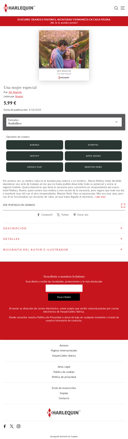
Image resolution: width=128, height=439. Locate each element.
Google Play (34, 167)
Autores (64, 345)
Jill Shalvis (15, 92)
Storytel (93, 145)
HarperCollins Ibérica (64, 355)
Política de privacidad (64, 377)
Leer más (101, 196)
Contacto (64, 398)
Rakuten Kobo (93, 167)
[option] (64, 21)
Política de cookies (64, 372)
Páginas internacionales (64, 350)
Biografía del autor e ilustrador (35, 249)
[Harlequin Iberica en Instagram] (18, 426)
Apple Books (93, 156)
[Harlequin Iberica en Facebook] (4, 426)
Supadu (74, 436)
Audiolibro (15, 123)
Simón (19, 96)
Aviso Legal (64, 366)
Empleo (64, 393)
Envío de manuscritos (64, 388)
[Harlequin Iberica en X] (12, 426)
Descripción (15, 228)
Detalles (11, 238)
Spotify (34, 156)
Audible (35, 145)
